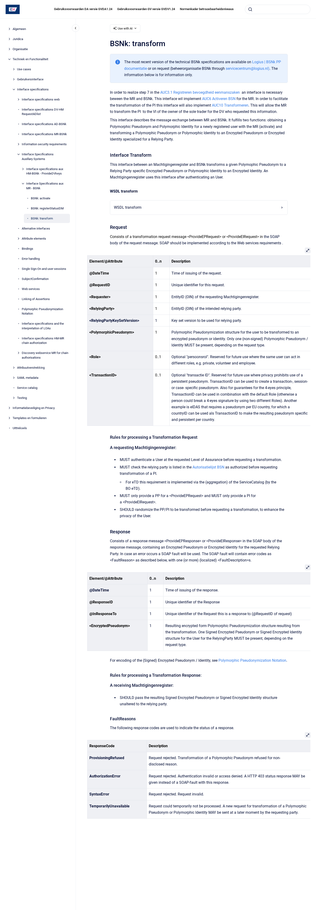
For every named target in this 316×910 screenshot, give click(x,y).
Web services (31, 289)
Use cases (24, 69)
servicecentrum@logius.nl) (247, 68)
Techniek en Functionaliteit (30, 59)
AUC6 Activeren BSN (219, 99)
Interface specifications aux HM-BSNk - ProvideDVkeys (44, 171)
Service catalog (27, 388)
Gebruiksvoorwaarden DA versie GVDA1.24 (83, 9)
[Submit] (250, 9)
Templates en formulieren (30, 418)
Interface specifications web (41, 99)
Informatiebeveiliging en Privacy (34, 408)
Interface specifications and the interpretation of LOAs (43, 326)
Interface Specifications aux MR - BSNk (44, 186)
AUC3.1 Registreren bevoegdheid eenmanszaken (200, 92)
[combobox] (277, 9)
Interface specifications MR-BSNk (44, 134)
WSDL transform (128, 207)
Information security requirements (44, 144)
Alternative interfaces (36, 228)
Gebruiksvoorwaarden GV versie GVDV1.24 (146, 9)
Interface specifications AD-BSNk (44, 124)
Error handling (31, 258)
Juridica (18, 39)
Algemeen (19, 29)
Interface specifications (33, 89)
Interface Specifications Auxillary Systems (38, 156)
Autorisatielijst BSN (208, 467)
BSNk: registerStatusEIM (47, 208)
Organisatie (20, 49)
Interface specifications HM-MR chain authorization (43, 341)
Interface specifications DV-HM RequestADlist (43, 112)
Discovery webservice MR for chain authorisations (45, 355)
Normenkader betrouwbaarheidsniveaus (207, 9)
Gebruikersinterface (30, 79)
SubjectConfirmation (35, 279)
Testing (22, 398)
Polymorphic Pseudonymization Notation (42, 311)
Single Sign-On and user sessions (44, 269)
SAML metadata (27, 377)
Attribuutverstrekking (31, 367)
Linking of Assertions (36, 299)
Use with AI (125, 28)
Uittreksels (20, 428)
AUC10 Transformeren (230, 105)
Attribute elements (34, 238)
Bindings (27, 248)
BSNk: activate (40, 198)
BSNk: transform (42, 218)
